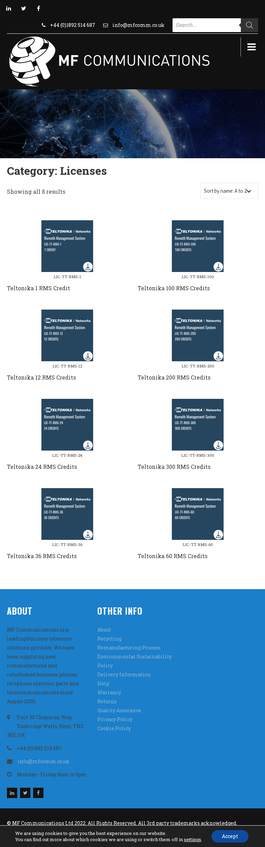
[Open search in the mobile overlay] (215, 25)
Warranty (109, 692)
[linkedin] (8, 8)
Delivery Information (124, 674)
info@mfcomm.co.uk (138, 25)
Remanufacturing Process (128, 647)
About (104, 629)
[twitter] (23, 8)
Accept (230, 836)
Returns (107, 701)
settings (192, 839)
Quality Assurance (119, 710)
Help (103, 683)
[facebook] (38, 8)
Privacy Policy (114, 719)
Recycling (109, 638)
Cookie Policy (114, 728)
